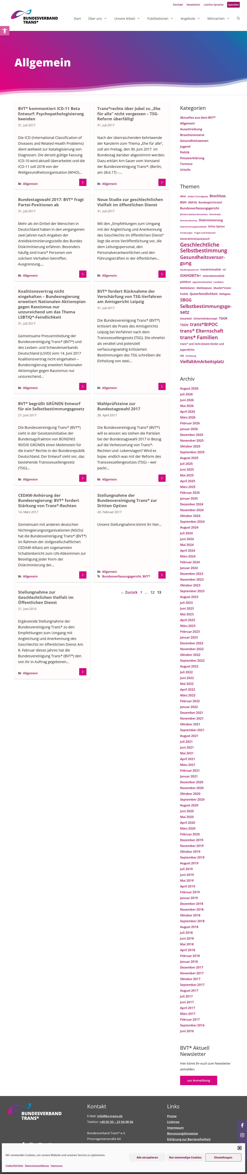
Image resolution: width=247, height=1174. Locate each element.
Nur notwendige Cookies (185, 1157)
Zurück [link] (129, 592)
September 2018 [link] (192, 921)
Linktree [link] (173, 1122)
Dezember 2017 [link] (191, 967)
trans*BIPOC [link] (204, 324)
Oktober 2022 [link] (190, 655)
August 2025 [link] (189, 458)
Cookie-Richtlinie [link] (14, 1165)
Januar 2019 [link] (189, 898)
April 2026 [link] (187, 411)
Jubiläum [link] (185, 282)
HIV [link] (224, 269)
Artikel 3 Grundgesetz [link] (198, 196)
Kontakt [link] (178, 4)
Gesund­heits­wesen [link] (194, 141)
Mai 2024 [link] (187, 545)
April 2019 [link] (187, 886)
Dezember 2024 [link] (191, 504)
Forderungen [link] (186, 233)
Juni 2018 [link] (187, 938)
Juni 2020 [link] (187, 811)
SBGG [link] (185, 300)
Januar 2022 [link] (189, 707)
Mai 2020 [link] (187, 817)
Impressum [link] (56, 1165)
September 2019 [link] (192, 857)
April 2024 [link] (187, 550)
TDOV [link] (184, 325)
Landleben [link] (218, 282)
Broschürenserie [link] (192, 135)
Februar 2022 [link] (190, 701)
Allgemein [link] (30, 184)
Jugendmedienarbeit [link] (202, 282)
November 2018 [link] (192, 909)
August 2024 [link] (189, 527)
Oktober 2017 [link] (190, 979)
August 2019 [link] (189, 863)
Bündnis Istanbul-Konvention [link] (194, 214)
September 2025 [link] (192, 452)
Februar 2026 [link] (190, 423)
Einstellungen (223, 1157)
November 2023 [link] (192, 579)
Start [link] (77, 18)
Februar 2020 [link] (190, 834)
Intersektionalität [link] (213, 276)
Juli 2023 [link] (186, 602)
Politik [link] (184, 152)
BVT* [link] (146, 576)
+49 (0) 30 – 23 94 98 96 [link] (116, 1122)
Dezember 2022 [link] (191, 643)
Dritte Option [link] (216, 226)
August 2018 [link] (189, 927)
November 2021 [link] (192, 718)
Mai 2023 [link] (187, 614)
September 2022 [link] (192, 660)
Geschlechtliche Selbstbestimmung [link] (203, 247)
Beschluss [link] (218, 196)
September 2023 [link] (192, 591)
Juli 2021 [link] (186, 741)
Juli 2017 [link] (186, 996)
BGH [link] (183, 202)
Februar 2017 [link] (190, 1019)
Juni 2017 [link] (187, 1002)
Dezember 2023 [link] (191, 574)
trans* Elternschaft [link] (201, 331)
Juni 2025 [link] (187, 469)
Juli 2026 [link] (186, 394)
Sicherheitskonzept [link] (205, 318)
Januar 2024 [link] (189, 568)
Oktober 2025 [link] (190, 446)
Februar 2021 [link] (190, 770)
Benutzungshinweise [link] (182, 1133)
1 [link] (141, 592)
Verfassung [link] (191, 356)
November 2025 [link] (192, 440)
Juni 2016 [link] (187, 1031)
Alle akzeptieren (147, 1157)
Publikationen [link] (157, 18)
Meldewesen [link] (204, 288)
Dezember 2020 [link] (191, 782)
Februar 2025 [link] (190, 492)
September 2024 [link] (192, 521)
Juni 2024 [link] (187, 539)
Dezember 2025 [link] (191, 435)
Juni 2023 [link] (187, 608)
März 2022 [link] (187, 695)
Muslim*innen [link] (222, 288)
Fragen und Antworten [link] (205, 233)
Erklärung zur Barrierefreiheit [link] (189, 1139)
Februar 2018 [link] (190, 956)
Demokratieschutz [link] (188, 220)
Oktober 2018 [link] (190, 915)
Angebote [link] (188, 18)
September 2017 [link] (192, 985)
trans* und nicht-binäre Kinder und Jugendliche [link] (202, 346)
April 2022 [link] (187, 689)
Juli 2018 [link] (186, 932)
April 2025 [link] (187, 481)
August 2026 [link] (189, 388)
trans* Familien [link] (199, 337)
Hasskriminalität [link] (211, 269)
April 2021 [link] (187, 759)
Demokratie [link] (215, 214)
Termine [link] (186, 164)
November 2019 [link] (192, 846)
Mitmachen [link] (216, 18)
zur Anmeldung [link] (198, 1080)
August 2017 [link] (189, 990)
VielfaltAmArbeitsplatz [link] (202, 361)
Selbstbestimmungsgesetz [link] (205, 309)
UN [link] (182, 355)
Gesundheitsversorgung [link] (202, 260)
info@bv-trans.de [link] (110, 1116)
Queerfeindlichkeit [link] (204, 294)
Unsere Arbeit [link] (124, 18)
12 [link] (152, 592)
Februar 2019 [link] (190, 892)
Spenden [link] (233, 4)
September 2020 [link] (192, 799)
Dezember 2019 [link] (191, 840)
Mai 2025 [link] (187, 475)
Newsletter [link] (193, 4)
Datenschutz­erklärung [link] (37, 1165)
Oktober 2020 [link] (190, 794)
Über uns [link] (95, 18)
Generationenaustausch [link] (195, 238)
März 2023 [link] (187, 626)
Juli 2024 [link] (186, 533)
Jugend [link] (185, 146)
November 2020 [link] (192, 788)
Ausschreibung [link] (191, 129)
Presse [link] (172, 1116)
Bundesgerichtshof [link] (210, 202)
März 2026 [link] (187, 417)
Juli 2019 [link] (186, 869)
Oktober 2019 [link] (190, 851)
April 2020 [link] (187, 822)
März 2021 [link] (187, 765)
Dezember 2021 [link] (191, 712)
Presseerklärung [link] (192, 158)
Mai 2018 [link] (187, 944)
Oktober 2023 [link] (190, 585)
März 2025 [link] (187, 487)
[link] (4, 30)
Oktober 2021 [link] (190, 724)
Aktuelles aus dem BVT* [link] (198, 117)
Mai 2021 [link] (187, 753)
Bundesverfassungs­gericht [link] (121, 576)
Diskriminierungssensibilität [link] (193, 226)
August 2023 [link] (189, 597)
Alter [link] (183, 196)
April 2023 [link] (187, 620)
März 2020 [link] (187, 828)
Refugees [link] (225, 294)
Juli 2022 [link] (186, 672)
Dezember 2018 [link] (191, 904)
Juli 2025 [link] (186, 464)
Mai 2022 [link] (187, 684)
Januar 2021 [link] (189, 776)
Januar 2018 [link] (189, 961)
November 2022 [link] (192, 649)
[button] (239, 1148)
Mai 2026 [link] (187, 406)
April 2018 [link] (187, 950)
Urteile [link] (185, 170)
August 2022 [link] (189, 666)
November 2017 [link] (192, 973)
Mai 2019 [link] (187, 880)
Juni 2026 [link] (187, 400)
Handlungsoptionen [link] (189, 269)
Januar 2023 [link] (189, 637)
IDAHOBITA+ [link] (190, 275)
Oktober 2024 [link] (190, 516)
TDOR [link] (223, 318)
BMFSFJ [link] (192, 202)
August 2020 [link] (189, 805)
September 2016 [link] (192, 1025)
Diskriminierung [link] (211, 220)
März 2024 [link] (187, 556)
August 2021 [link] (189, 736)
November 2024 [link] (192, 510)
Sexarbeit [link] (186, 318)
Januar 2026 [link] (189, 429)
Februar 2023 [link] (190, 631)
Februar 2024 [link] (190, 562)
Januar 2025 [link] (189, 498)
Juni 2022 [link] (187, 678)
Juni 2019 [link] (187, 875)
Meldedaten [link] (187, 288)
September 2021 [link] (192, 730)
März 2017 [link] (187, 1014)
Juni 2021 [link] (187, 747)
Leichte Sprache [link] (213, 4)
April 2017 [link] (187, 1008)
